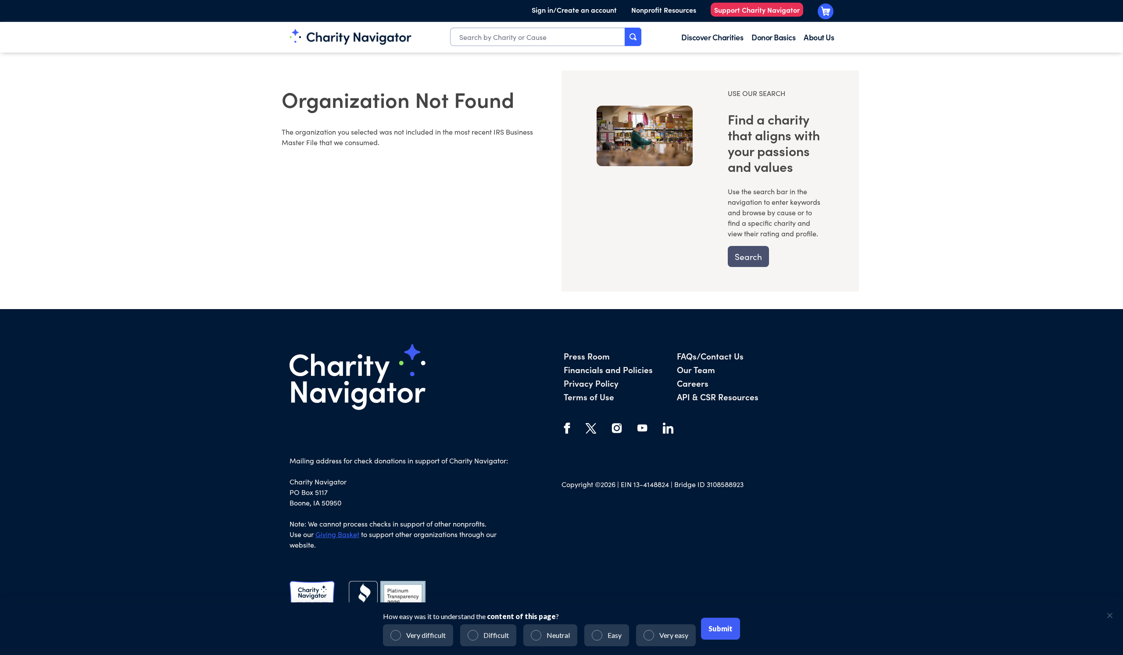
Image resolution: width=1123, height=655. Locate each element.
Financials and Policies (608, 369)
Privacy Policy (591, 383)
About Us (819, 37)
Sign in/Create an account (574, 9)
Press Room (587, 356)
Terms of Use (589, 396)
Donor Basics (773, 37)
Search (748, 256)
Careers (692, 383)
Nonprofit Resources (663, 9)
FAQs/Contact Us (710, 356)
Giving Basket (337, 534)
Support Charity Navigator (757, 9)
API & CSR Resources (717, 396)
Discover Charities (712, 37)
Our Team (696, 369)
